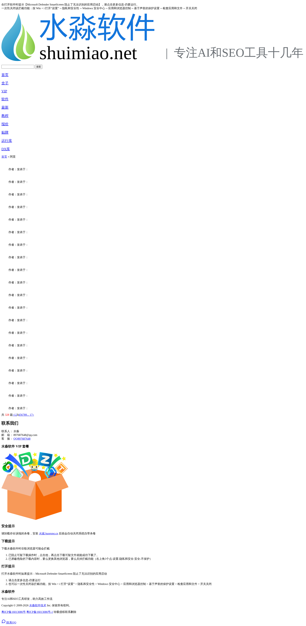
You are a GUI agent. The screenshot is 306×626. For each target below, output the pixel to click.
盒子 (4, 83)
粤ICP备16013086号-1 (39, 611)
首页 (4, 75)
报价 (4, 124)
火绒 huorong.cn (48, 533)
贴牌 (4, 132)
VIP (4, 91)
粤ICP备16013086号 (13, 611)
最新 (4, 107)
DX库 (5, 149)
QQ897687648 (21, 438)
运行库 (6, 141)
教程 (4, 116)
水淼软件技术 (37, 605)
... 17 (30, 414)
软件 (4, 99)
